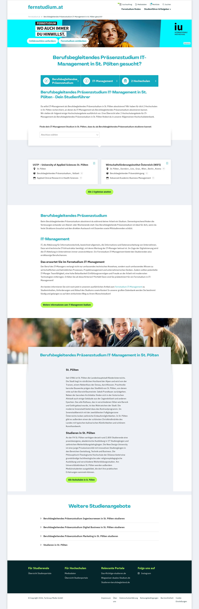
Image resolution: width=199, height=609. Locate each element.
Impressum (106, 598)
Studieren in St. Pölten (55, 544)
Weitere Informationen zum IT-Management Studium (67, 304)
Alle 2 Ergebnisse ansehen (99, 191)
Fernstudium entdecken (73, 40)
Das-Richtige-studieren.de (113, 573)
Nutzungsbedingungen (149, 598)
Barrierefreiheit (167, 598)
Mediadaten (70, 573)
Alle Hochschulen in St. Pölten (81, 479)
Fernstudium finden (131, 9)
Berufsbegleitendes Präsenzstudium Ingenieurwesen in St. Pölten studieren (84, 518)
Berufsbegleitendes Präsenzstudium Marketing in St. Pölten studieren (80, 536)
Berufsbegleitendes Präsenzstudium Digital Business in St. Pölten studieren (83, 527)
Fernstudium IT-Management (128, 286)
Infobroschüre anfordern (42, 40)
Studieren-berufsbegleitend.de (115, 582)
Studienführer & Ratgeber (156, 9)
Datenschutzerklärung (128, 598)
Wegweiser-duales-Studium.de (115, 577)
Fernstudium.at (34, 17)
